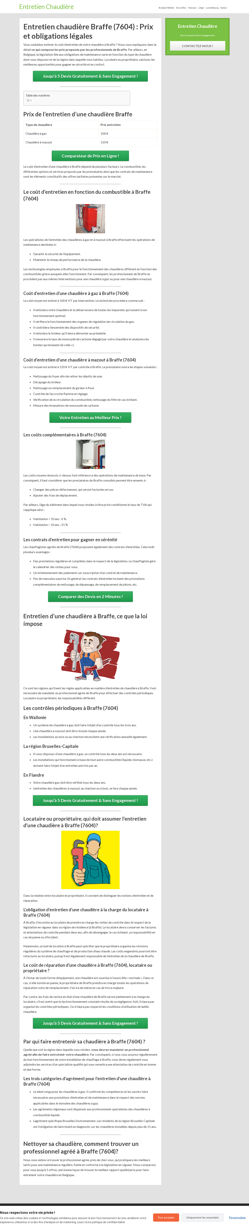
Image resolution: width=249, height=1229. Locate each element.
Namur (223, 7)
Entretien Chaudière (46, 6)
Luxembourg (212, 7)
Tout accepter (166, 1217)
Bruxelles (181, 7)
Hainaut (192, 7)
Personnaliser (237, 1217)
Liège (201, 7)
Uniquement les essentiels (202, 1217)
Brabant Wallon (166, 7)
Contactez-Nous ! (197, 46)
